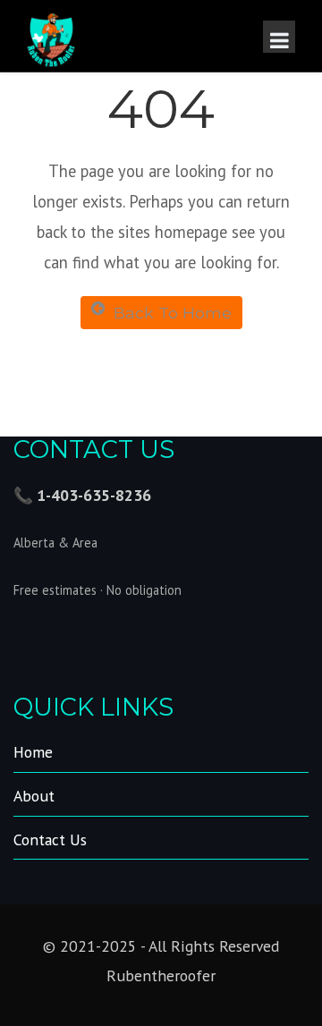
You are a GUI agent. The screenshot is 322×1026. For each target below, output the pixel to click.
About (34, 795)
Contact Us (50, 839)
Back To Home (173, 312)
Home (33, 752)
